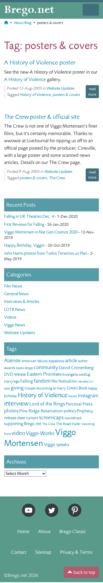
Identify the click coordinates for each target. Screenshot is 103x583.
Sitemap (43, 552)
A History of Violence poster (39, 62)
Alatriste (12, 361)
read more (92, 91)
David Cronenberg (76, 367)
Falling (26, 381)
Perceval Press (79, 404)
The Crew (57, 178)
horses (72, 396)
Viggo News (14, 325)
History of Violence (35, 94)
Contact (18, 552)
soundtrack (73, 418)
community (46, 367)
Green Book (77, 388)
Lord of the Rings (47, 404)
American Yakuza (34, 361)
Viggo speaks (56, 444)
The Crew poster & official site (42, 116)
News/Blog (22, 23)
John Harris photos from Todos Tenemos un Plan (45, 253)
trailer (76, 424)
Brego (29, 368)
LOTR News (14, 309)
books (20, 368)
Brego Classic (72, 531)
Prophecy (85, 411)
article (71, 361)
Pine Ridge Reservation (41, 410)
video (18, 433)
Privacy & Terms (76, 552)
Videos (10, 317)
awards (9, 368)
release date (14, 417)
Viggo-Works (40, 433)
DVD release (15, 374)
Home (23, 531)
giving (17, 388)
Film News (13, 286)
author (83, 361)
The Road (63, 424)
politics (70, 411)
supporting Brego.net (22, 423)
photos (11, 411)
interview (16, 403)
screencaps (51, 417)
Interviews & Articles (21, 301)
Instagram (88, 396)
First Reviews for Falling (24, 224)
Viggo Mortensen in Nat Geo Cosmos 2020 (41, 232)
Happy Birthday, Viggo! (24, 245)
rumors (32, 417)
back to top (83, 572)
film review (80, 381)
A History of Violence (25, 79)
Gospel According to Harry (45, 388)
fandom (42, 381)
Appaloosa (56, 361)
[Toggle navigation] (91, 10)
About (44, 531)
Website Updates (61, 88)
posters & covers (66, 94)
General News (16, 293)
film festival (61, 381)
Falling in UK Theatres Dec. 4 (29, 216)
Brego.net (29, 10)
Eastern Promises (44, 374)
